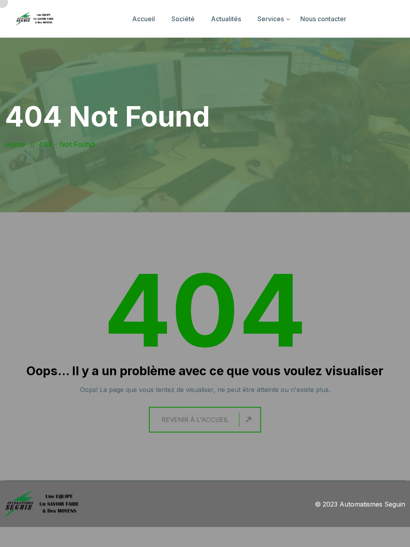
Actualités (226, 19)
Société (183, 19)
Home (17, 144)
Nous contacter (323, 19)
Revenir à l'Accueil (195, 420)
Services (270, 19)
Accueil (143, 19)
